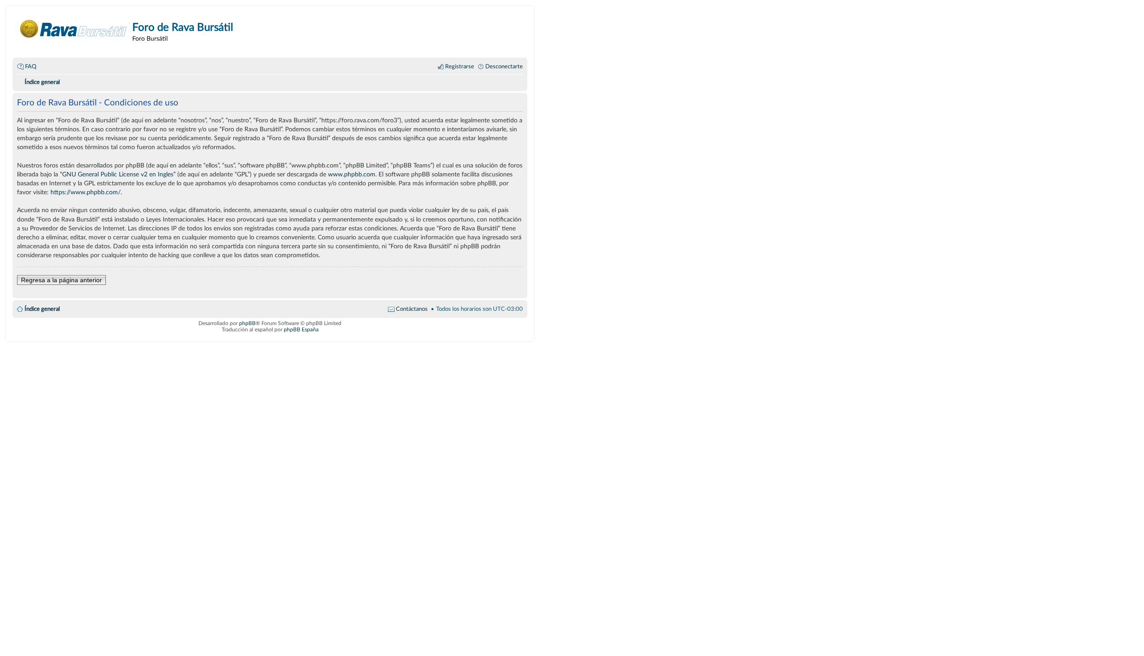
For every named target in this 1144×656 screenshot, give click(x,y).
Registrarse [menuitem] (459, 66)
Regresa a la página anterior (61, 280)
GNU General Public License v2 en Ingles (117, 174)
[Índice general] (73, 29)
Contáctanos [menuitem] (412, 309)
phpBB (247, 323)
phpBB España (301, 329)
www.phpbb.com (351, 174)
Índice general (42, 309)
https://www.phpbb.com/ (85, 192)
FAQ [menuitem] (30, 66)
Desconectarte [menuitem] (504, 66)
